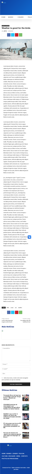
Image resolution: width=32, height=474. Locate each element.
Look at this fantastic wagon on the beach (7, 321)
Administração (5, 25)
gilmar (5, 31)
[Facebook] (8, 35)
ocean (12, 307)
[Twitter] (12, 35)
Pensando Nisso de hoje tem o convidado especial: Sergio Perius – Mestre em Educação (12, 397)
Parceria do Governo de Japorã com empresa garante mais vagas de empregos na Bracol (12, 435)
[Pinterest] (16, 35)
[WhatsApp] (20, 35)
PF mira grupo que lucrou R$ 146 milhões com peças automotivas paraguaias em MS (12, 425)
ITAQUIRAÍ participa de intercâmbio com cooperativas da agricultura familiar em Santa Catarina (11, 407)
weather (20, 307)
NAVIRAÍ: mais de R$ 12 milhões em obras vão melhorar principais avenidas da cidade (12, 416)
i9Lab (17, 469)
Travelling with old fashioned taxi (25, 321)
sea (15, 307)
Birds (8, 307)
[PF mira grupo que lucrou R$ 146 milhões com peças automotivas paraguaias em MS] (25, 426)
